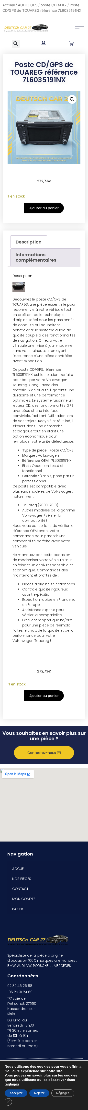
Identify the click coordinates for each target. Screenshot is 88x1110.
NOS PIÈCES (21, 878)
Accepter (16, 1093)
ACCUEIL (19, 868)
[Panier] (71, 43)
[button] (16, 44)
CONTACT (20, 888)
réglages (12, 1084)
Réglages (62, 1093)
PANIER (17, 908)
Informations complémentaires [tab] (36, 257)
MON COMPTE (23, 898)
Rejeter (39, 1093)
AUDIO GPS (27, 5)
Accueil (8, 5)
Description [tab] (29, 242)
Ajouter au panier (44, 208)
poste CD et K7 (53, 5)
